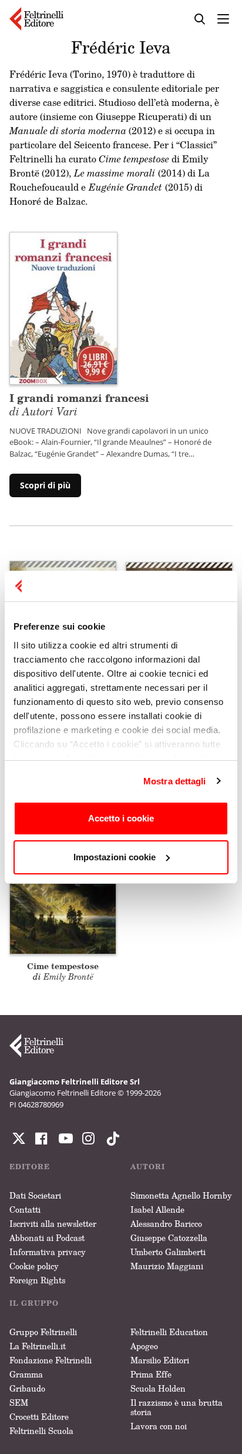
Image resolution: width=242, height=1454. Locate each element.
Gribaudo (27, 1388)
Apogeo (144, 1346)
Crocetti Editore (39, 1416)
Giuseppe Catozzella (168, 1238)
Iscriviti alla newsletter (52, 1223)
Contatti (25, 1209)
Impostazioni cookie (114, 857)
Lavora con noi (158, 1426)
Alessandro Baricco (166, 1223)
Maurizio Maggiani (166, 1266)
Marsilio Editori (159, 1360)
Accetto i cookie (121, 818)
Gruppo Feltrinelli (43, 1332)
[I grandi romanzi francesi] (63, 307)
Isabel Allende (157, 1209)
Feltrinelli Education (169, 1332)
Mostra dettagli (174, 781)
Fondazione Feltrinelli (50, 1360)
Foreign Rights (37, 1280)
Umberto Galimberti (168, 1252)
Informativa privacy (47, 1252)
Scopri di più (45, 485)
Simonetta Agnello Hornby (181, 1195)
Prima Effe (151, 1374)
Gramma (26, 1374)
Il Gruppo (34, 1303)
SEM (18, 1402)
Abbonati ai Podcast (47, 1238)
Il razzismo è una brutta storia (176, 1407)
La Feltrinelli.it (37, 1346)
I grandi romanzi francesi (79, 404)
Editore (29, 1166)
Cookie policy (34, 1266)
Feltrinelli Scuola (41, 1431)
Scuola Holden (158, 1388)
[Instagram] (110, 1138)
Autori (147, 1166)
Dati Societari (35, 1195)
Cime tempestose (63, 966)
